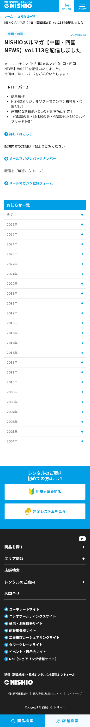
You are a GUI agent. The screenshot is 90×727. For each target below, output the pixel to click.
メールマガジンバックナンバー (32, 158)
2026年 (12, 224)
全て (10, 214)
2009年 (12, 392)
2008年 (12, 402)
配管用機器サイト (22, 630)
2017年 (12, 313)
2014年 (12, 342)
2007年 (12, 411)
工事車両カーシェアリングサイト (34, 637)
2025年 (12, 234)
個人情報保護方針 (18, 693)
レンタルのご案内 (19, 582)
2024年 (12, 244)
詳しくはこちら (21, 133)
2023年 (12, 254)
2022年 (12, 264)
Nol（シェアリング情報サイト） (33, 658)
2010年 (12, 382)
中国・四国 (15, 34)
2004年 (12, 441)
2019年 (12, 293)
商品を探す (14, 547)
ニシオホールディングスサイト (32, 616)
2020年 (12, 283)
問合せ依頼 (66, 9)
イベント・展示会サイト (27, 651)
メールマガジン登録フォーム (31, 183)
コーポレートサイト (24, 609)
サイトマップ (74, 693)
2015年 (12, 333)
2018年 (12, 303)
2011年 (12, 372)
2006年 (12, 421)
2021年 (12, 274)
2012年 (12, 362)
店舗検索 (12, 570)
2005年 (12, 431)
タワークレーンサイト (25, 644)
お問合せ (12, 593)
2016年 (12, 323)
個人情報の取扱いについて (47, 693)
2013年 (12, 352)
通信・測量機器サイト (26, 623)
